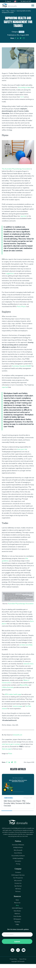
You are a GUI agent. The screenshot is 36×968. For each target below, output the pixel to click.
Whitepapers (17, 919)
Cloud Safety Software (18, 855)
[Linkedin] (12, 950)
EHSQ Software (18, 847)
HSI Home (18, 889)
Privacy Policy (13, 959)
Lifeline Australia (7, 687)
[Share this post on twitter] (20, 38)
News (17, 900)
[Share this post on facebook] (15, 38)
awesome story (28, 664)
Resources (17, 902)
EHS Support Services (18, 875)
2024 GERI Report (17, 908)
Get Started (18, 886)
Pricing (18, 864)
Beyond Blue (24, 685)
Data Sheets (17, 911)
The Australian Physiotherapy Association (16, 169)
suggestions (10, 273)
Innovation (18, 861)
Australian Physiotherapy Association (21, 604)
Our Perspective (18, 878)
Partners (18, 891)
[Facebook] (18, 950)
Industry (13, 11)
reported (23, 216)
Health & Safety (8, 798)
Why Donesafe (18, 850)
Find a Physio (21, 306)
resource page (17, 706)
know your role (22, 449)
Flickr (10, 753)
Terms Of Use (22, 959)
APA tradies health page (13, 694)
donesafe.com (17, 735)
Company (18, 872)
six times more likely (25, 645)
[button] (16, 1)
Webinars (17, 913)
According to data (24, 87)
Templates (17, 922)
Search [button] (9, 1)
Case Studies (17, 916)
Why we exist (18, 880)
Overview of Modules (18, 845)
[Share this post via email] (24, 38)
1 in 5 (22, 97)
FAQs (17, 924)
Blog (8, 11)
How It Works (18, 853)
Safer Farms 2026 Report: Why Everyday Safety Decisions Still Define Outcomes (17, 803)
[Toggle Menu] (32, 5)
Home (3, 11)
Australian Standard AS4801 (21, 366)
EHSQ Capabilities (18, 858)
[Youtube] (23, 950)
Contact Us (18, 883)
